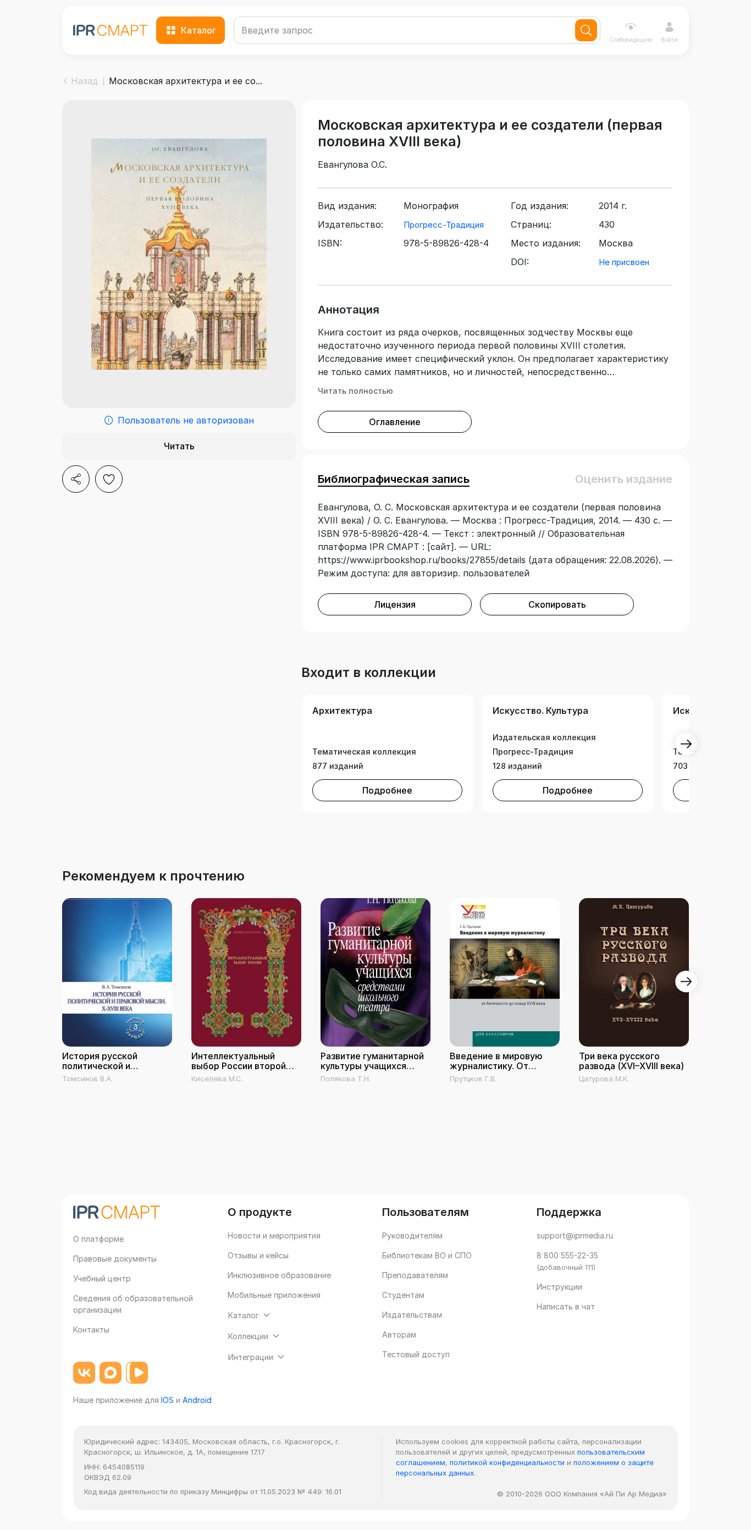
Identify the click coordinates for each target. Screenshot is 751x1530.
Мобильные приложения (274, 1295)
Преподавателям (415, 1275)
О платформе (98, 1238)
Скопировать (557, 604)
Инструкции (559, 1286)
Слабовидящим (630, 39)
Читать (179, 446)
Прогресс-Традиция (444, 224)
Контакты (91, 1329)
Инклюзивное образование (279, 1275)
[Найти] (586, 30)
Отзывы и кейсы (258, 1255)
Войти (669, 39)
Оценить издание (623, 479)
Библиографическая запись (394, 479)
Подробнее (387, 790)
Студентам (403, 1295)
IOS (167, 1400)
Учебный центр (102, 1278)
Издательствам (412, 1314)
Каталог (198, 30)
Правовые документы (115, 1258)
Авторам (399, 1334)
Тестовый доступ (416, 1354)
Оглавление (395, 421)
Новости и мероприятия (274, 1235)
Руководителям (412, 1235)
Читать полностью (355, 390)
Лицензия (395, 604)
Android (197, 1400)
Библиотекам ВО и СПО (427, 1255)
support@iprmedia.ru (575, 1235)
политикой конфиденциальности (507, 1462)
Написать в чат (566, 1306)
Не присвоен (624, 262)
